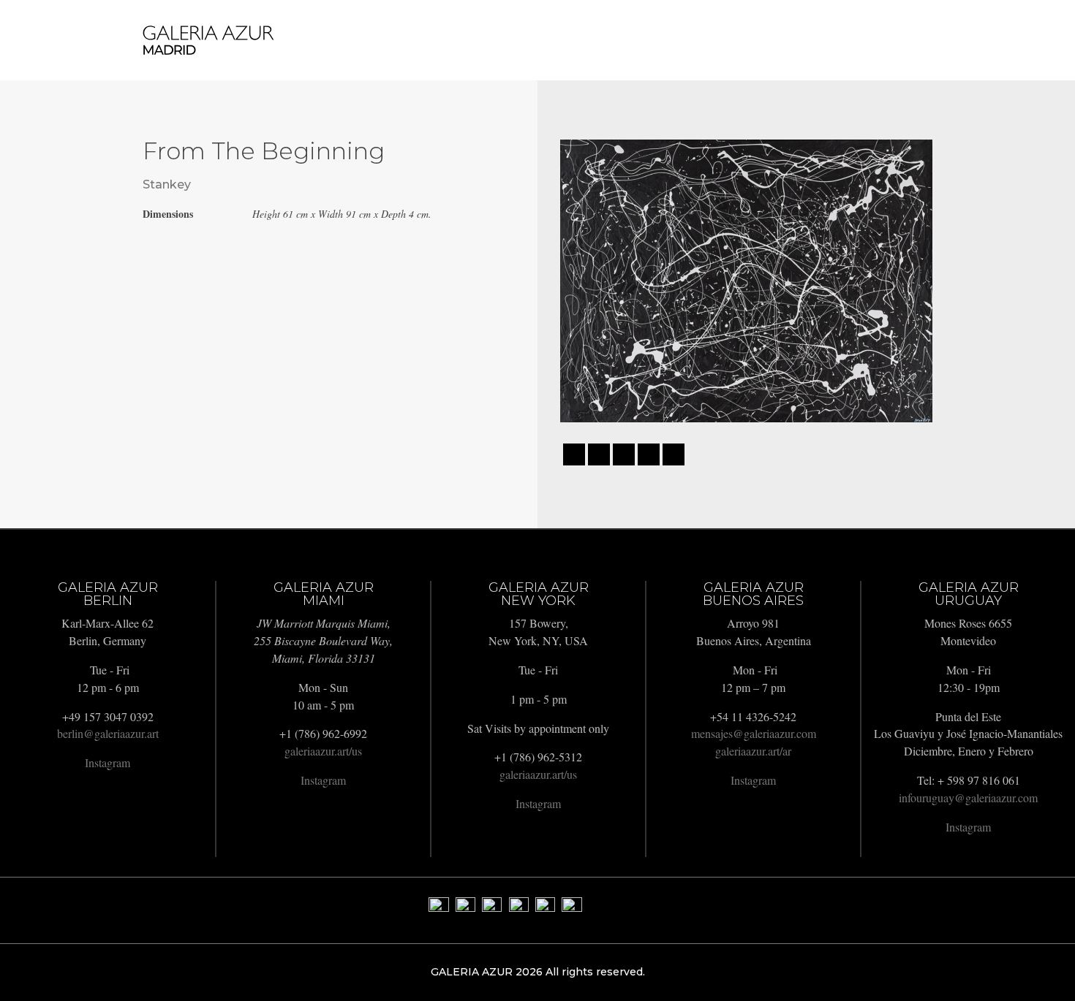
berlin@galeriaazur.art (108, 733)
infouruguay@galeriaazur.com (968, 797)
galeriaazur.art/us (323, 750)
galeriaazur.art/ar (753, 750)
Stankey (167, 184)
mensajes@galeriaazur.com (753, 733)
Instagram (107, 762)
